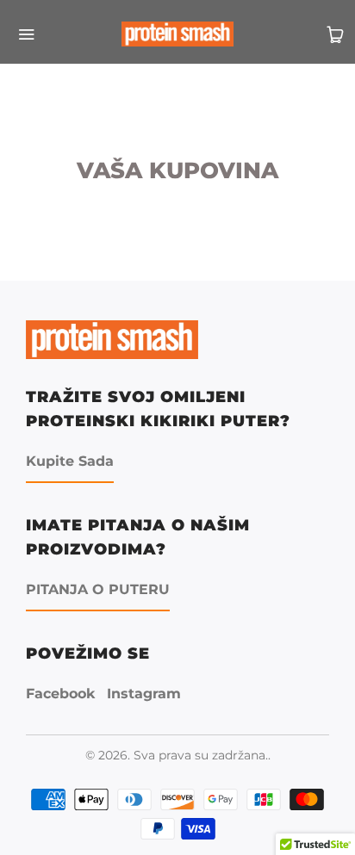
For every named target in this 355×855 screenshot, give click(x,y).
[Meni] (19, 34)
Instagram (144, 693)
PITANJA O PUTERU (98, 589)
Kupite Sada (70, 461)
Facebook (60, 693)
